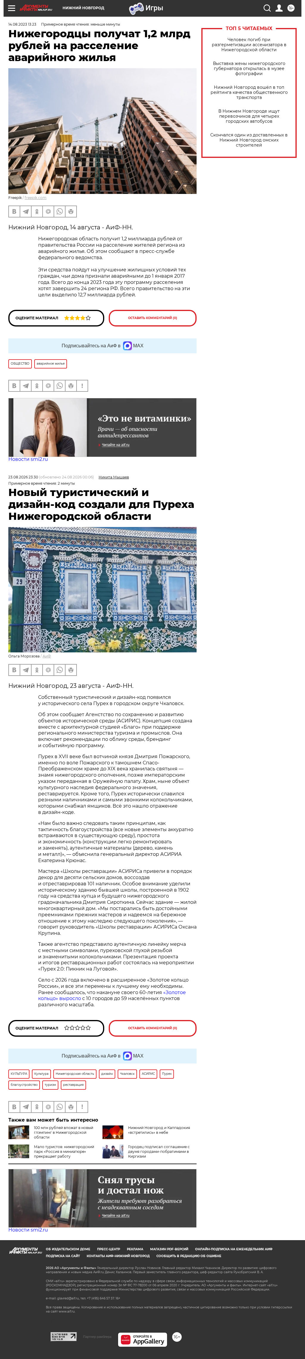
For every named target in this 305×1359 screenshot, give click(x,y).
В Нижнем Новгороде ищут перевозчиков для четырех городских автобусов (249, 116)
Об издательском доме (68, 1249)
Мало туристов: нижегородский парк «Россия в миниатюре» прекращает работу (64, 1152)
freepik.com (35, 197)
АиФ (47, 656)
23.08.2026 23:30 (23, 477)
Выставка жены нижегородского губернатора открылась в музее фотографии (249, 68)
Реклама (135, 1249)
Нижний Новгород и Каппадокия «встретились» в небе (159, 1130)
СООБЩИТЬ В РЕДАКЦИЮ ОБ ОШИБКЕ (188, 1256)
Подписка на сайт (63, 1256)
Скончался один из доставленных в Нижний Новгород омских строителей (249, 140)
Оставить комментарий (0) (152, 318)
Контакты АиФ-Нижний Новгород (118, 1256)
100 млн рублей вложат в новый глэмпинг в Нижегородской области (63, 1132)
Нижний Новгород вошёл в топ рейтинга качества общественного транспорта (249, 92)
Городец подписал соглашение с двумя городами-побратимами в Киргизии (159, 1152)
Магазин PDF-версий (169, 1249)
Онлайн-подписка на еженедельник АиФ (234, 1249)
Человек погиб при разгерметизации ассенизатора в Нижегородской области (249, 44)
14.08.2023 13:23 (22, 24)
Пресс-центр (108, 1249)
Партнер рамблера (97, 1336)
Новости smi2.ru (28, 459)
